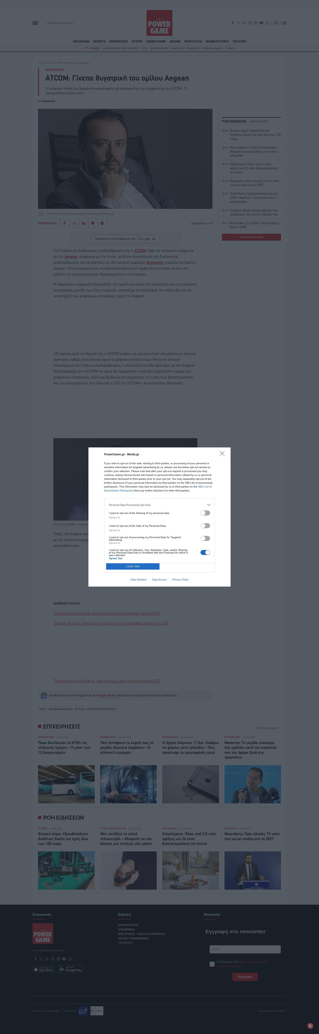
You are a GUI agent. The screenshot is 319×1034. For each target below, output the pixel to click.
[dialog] (159, 517)
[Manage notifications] (310, 1026)
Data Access (159, 579)
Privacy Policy (180, 579)
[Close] (223, 454)
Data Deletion (139, 579)
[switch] (205, 512)
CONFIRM (133, 566)
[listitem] (159, 505)
